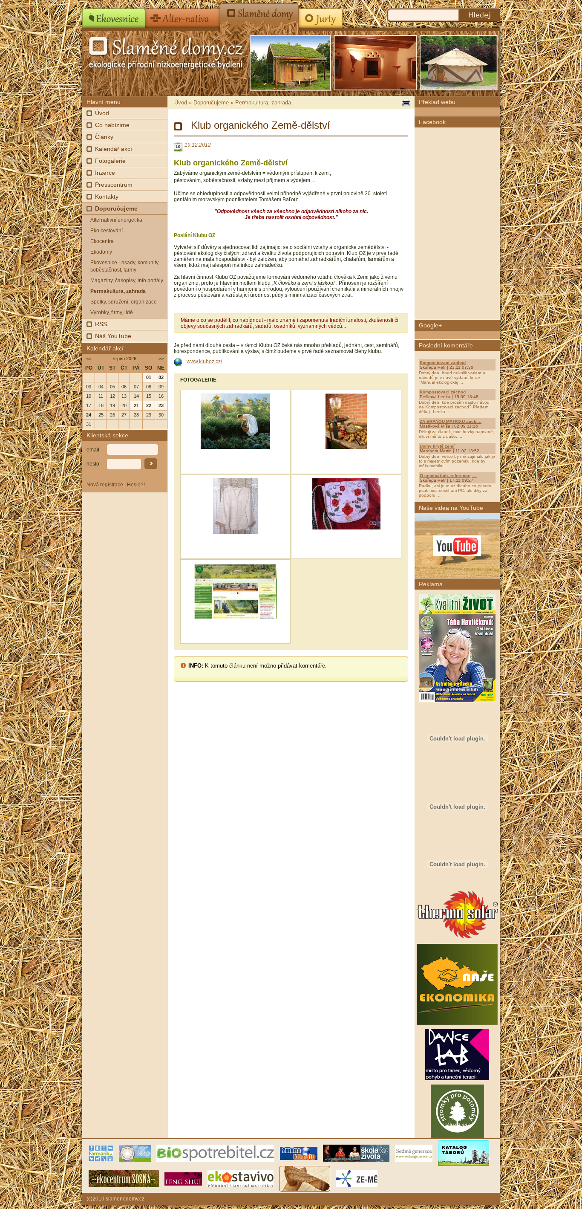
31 (88, 424)
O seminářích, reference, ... (448, 475)
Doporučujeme (116, 208)
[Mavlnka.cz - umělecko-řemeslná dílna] (304, 1178)
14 (136, 396)
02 (161, 377)
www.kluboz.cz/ (204, 361)
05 (112, 386)
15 (148, 396)
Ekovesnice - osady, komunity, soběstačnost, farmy (124, 266)
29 (148, 414)
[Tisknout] (405, 102)
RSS (101, 324)
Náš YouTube (113, 336)
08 (148, 386)
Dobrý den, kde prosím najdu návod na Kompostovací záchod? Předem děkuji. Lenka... (454, 407)
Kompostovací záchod (443, 362)
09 (161, 386)
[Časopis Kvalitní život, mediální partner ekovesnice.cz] (457, 700)
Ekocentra (102, 241)
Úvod (102, 113)
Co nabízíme (112, 124)
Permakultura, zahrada (118, 291)
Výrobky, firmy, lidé (111, 312)
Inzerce (105, 172)
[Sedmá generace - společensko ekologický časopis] (414, 1153)
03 (88, 386)
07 (136, 386)
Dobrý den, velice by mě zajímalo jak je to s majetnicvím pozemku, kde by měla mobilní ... (457, 461)
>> (161, 358)
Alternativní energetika (116, 220)
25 (101, 414)
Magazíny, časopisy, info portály (126, 280)
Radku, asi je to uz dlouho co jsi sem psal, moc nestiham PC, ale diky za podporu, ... (455, 490)
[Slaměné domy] (259, 15)
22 (148, 405)
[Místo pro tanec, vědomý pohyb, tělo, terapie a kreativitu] (457, 1079)
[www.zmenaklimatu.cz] (299, 1153)
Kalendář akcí (113, 148)
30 (161, 414)
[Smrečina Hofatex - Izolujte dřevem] (457, 884)
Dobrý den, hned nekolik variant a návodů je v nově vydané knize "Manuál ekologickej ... (452, 377)
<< (88, 358)
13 (124, 396)
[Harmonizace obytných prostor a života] (183, 1178)
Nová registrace (104, 485)
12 (112, 396)
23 (161, 405)
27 (124, 414)
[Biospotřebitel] (215, 1153)
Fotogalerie (110, 160)
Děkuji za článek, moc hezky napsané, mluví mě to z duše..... (456, 434)
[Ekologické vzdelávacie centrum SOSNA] (123, 1178)
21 (136, 405)
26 (112, 414)
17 (88, 405)
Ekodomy (101, 252)
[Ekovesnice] (114, 15)
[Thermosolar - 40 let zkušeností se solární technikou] (457, 938)
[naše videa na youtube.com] (457, 545)
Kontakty (106, 196)
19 (112, 405)
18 (101, 405)
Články (104, 136)
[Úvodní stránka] (150, 51)
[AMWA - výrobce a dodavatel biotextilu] (135, 1153)
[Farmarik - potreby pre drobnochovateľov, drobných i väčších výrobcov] (100, 1153)
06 (124, 386)
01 (148, 377)
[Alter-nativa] (183, 15)
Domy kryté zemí (437, 446)
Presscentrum (114, 184)
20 (124, 405)
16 (161, 396)
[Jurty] (319, 15)
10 (88, 396)
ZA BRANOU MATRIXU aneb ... (450, 421)
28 (136, 414)
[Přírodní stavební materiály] (240, 1178)
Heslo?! (136, 485)
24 (88, 414)
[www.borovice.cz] (463, 1153)
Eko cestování (106, 231)
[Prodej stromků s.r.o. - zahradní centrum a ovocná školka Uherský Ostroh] (457, 1136)
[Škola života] (356, 1153)
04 (101, 386)
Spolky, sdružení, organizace (123, 302)
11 (100, 396)
